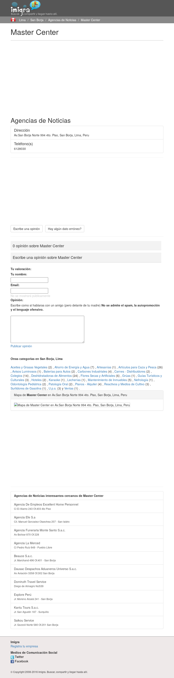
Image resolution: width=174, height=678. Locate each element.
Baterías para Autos (57, 371)
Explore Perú (33, 596)
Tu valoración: (21, 269)
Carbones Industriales (92, 371)
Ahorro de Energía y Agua (72, 367)
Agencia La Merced (33, 545)
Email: (15, 285)
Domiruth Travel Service (30, 584)
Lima (22, 20)
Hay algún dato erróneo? (64, 229)
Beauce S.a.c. (35, 558)
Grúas (126, 375)
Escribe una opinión (26, 229)
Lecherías (74, 380)
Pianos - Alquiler (86, 384)
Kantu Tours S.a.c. (31, 609)
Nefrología (141, 380)
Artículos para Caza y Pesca (137, 367)
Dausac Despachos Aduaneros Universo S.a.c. (45, 571)
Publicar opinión (21, 346)
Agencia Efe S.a (42, 519)
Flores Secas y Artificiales (98, 375)
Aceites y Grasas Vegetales (29, 367)
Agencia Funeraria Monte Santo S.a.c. (39, 532)
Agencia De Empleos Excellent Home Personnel (46, 506)
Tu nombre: (19, 274)
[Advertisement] (87, 74)
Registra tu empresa (24, 646)
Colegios (16, 375)
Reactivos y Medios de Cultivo (124, 384)
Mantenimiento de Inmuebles (107, 380)
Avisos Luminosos (24, 371)
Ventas (68, 388)
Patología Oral (58, 384)
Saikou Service (36, 622)
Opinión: (17, 300)
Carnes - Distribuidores (129, 371)
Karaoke (54, 380)
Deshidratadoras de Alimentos (51, 375)
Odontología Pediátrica (26, 384)
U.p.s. (52, 388)
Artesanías (104, 367)
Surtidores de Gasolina (26, 388)
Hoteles (36, 380)
